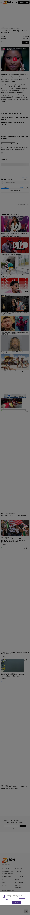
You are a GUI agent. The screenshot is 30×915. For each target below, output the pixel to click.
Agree (16, 902)
